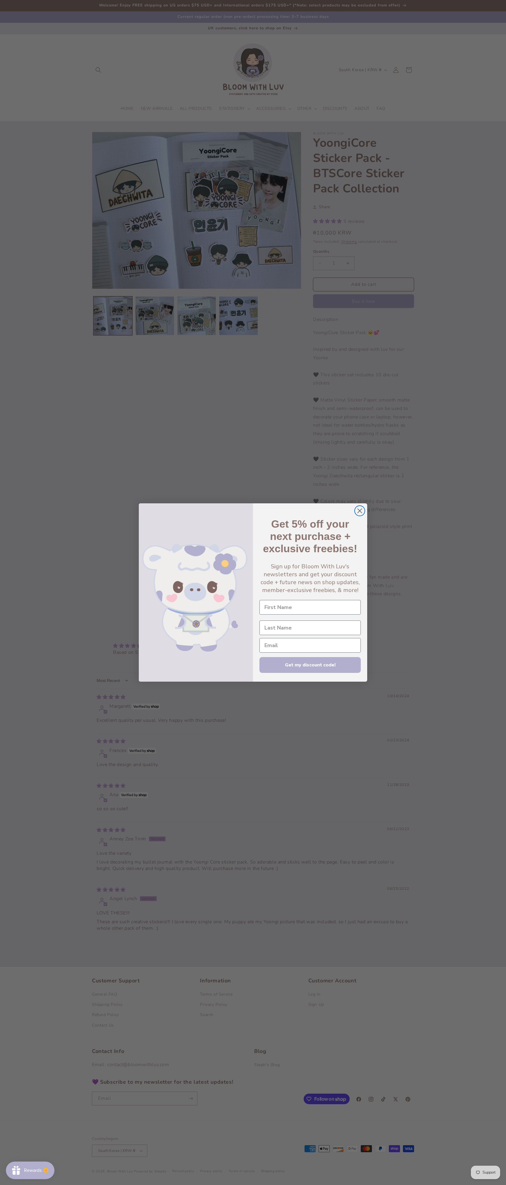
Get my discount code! (310, 665)
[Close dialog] (360, 511)
